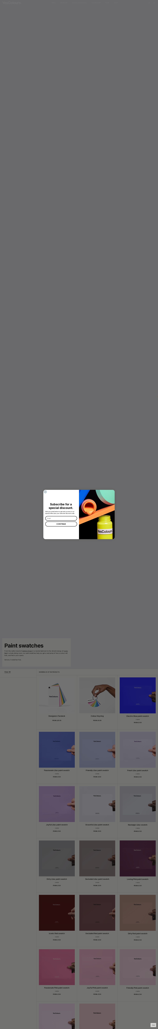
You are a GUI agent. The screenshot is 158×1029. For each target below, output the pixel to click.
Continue (61, 524)
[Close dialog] (45, 492)
